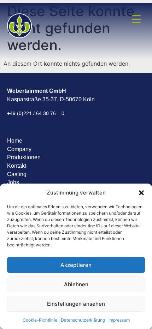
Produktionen (24, 157)
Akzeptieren (76, 265)
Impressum (119, 320)
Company (19, 149)
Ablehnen (76, 284)
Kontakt (16, 166)
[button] (141, 192)
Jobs (13, 182)
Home (14, 141)
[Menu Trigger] (136, 19)
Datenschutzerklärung (83, 320)
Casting (17, 174)
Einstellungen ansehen (76, 303)
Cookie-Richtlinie (40, 320)
